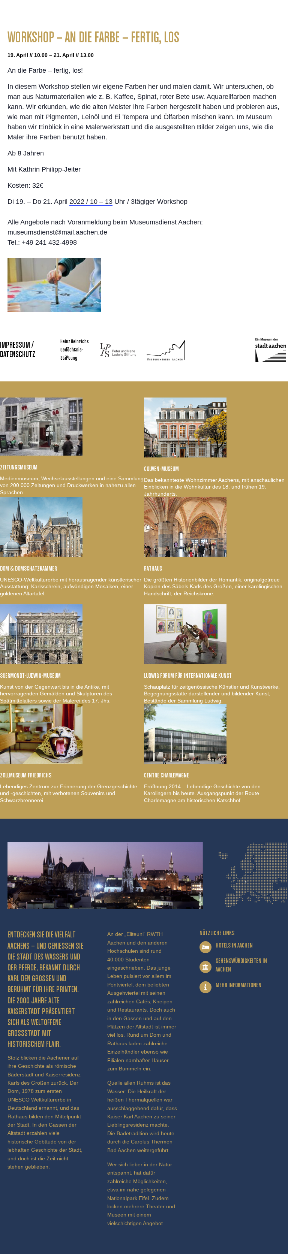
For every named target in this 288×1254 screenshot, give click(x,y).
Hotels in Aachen (234, 945)
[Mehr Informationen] (206, 987)
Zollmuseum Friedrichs (25, 775)
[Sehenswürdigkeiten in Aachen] (206, 967)
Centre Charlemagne (166, 775)
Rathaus (153, 568)
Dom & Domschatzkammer (28, 568)
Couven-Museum (161, 469)
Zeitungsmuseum (19, 467)
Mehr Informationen (238, 985)
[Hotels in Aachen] (206, 947)
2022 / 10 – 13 (90, 201)
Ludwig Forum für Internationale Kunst (188, 676)
